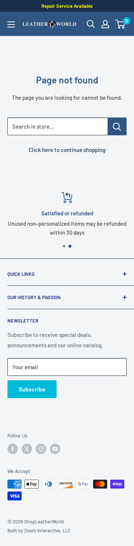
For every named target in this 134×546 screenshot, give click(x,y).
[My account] (105, 24)
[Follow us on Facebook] (12, 449)
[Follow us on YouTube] (55, 449)
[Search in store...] (117, 126)
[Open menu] (11, 24)
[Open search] (91, 24)
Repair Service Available (67, 6)
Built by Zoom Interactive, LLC (39, 530)
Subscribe (32, 389)
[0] (120, 24)
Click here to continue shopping (67, 149)
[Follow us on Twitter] (27, 449)
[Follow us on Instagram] (41, 449)
